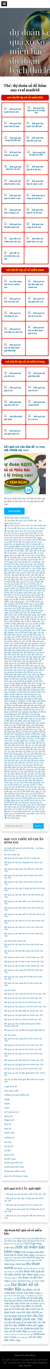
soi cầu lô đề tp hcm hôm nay (25, 792)
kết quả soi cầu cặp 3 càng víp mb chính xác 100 (24, 889)
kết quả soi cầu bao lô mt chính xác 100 (22, 1002)
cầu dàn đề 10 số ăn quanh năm (25, 570)
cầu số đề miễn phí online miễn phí (24, 638)
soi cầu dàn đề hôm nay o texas (24, 758)
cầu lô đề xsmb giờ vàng (25, 614)
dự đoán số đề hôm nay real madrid (22, 680)
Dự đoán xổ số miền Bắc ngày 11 (23, 1294)
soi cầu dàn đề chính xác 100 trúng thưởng (24, 746)
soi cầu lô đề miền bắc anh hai (22, 787)
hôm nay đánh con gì (27, 1306)
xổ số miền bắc (22, 1337)
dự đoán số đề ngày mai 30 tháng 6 (23, 697)
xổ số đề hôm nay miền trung (24, 814)
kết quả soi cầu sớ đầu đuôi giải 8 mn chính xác (24, 1074)
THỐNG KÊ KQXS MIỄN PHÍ (16, 1095)
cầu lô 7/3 (25, 581)
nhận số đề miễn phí (29, 723)
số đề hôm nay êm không (33, 731)
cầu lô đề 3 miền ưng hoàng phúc (23, 600)
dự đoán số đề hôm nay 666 (23, 677)
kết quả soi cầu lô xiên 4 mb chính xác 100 (23, 965)
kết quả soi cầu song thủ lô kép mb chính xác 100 (23, 977)
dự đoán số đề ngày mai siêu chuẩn (26, 703)
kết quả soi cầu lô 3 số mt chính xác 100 (22, 1019)
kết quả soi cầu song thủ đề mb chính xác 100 (23, 971)
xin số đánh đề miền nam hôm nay (23, 803)
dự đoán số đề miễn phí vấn (22, 695)
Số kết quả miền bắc (13, 1162)
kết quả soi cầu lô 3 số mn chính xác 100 (23, 1068)
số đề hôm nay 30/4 (13, 729)
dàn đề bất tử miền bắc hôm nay (23, 648)
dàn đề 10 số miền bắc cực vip (12, 256)
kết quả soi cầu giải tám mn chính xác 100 (23, 1064)
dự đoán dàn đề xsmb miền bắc (24, 675)
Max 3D (7, 1124)
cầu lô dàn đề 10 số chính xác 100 (25, 590)
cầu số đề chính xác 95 (20, 626)
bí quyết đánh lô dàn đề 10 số (21, 546)
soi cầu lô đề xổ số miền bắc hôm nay (24, 794)
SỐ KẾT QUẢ (10, 1159)
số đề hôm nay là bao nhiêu (17, 734)
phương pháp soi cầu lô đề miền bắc (24, 726)
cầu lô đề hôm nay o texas (16, 606)
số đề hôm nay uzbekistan (28, 736)
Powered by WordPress (25, 1355)
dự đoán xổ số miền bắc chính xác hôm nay (22, 1291)
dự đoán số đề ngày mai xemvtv (19, 705)
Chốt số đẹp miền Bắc (32, 1252)
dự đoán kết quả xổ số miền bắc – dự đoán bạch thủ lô (24, 849)
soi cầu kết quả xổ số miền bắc (20, 1322)
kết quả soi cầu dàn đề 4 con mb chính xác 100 (24, 895)
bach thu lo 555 (11, 535)
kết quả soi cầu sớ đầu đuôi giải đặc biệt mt (24, 1030)
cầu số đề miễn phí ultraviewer (24, 643)
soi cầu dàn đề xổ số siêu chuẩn (19, 773)
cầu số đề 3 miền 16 (29, 619)
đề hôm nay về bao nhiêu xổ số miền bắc (22, 715)
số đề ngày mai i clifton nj (26, 740)
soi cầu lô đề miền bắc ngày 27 (27, 791)
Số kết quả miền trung (14, 1171)
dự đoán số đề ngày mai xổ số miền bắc (24, 706)
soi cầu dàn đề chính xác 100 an (24, 744)
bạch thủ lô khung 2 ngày (16, 1176)
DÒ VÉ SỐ (8, 1146)
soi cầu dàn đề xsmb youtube (27, 782)
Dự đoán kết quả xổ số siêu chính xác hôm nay (24, 1272)
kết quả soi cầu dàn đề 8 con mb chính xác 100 (24, 908)
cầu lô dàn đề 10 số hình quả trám (23, 593)
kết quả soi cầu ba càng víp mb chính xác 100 (23, 863)
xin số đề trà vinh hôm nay (25, 809)
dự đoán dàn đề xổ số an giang (24, 666)
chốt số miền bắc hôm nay (24, 1249)
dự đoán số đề (33, 676)
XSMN (7, 1103)
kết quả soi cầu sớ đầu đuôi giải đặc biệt (12, 347)
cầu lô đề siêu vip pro (22, 608)
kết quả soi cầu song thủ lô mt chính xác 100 (25, 993)
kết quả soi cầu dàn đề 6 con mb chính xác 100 (24, 902)
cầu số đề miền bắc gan (26, 632)
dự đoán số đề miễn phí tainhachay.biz (24, 693)
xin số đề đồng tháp (26, 806)
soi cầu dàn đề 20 (33, 743)
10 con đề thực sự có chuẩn (20, 528)
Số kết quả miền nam (14, 1167)
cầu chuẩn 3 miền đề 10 (19, 568)
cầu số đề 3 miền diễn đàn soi (24, 622)
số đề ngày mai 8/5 (25, 738)
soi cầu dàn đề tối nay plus (20, 769)
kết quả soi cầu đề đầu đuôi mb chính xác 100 (23, 952)
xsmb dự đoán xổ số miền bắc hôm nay (18, 1334)
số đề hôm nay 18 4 (35, 727)
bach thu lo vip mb (25, 1238)
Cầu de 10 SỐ (26, 577)
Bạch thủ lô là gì (27, 535)
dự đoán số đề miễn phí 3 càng (26, 683)
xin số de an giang (27, 802)
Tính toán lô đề (11, 1090)
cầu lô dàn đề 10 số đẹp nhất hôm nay (24, 591)
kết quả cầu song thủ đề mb (13, 139)
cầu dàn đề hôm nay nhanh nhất (24, 571)
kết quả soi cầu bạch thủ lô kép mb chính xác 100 (23, 876)
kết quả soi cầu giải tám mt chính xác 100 (23, 1015)
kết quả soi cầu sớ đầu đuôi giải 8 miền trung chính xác (22, 1024)
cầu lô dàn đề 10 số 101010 (22, 584)
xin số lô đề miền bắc (21, 811)
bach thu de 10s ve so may (23, 532)
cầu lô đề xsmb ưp (24, 617)
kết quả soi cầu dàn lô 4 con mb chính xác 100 (23, 928)
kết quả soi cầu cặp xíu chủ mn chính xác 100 (23, 1054)
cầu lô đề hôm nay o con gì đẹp (29, 603)
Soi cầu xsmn (10, 1035)
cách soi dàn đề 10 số (20, 555)
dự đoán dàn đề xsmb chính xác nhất (22, 673)
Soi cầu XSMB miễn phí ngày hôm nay (23, 1326)
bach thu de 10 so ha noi (26, 531)
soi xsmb (32, 1331)
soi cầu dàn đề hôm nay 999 (17, 751)
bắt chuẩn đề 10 (16, 542)
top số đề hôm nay (29, 800)
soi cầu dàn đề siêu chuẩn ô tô (21, 762)
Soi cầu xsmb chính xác (18, 525)
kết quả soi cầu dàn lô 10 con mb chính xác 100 (24, 921)
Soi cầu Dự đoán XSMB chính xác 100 (23, 1317)
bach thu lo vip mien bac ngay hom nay (25, 1239)
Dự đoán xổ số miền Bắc (21, 1287)
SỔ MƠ (7, 1150)
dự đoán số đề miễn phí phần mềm (24, 692)
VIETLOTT (8, 1116)
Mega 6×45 (9, 1120)
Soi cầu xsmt (10, 990)
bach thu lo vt (19, 539)
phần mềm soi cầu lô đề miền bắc (24, 724)
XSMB (6, 1099)
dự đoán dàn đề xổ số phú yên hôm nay (25, 668)
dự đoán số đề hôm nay (23, 1279)
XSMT (6, 1108)
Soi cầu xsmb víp (38, 525)
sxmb (39, 1331)
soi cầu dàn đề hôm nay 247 (32, 749)
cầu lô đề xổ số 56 (18, 612)
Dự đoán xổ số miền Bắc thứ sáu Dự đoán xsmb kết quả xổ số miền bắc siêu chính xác (23, 1300)
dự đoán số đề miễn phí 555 (24, 684)
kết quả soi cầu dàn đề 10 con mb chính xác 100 (24, 448)
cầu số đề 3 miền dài (30, 621)
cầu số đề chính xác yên (31, 628)
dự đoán (18, 1268)
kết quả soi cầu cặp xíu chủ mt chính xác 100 (25, 1006)
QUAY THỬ (9, 1154)
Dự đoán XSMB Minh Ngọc (20, 1281)
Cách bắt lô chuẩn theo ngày (19, 1255)
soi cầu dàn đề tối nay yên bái (31, 771)
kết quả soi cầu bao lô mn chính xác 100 (22, 1049)
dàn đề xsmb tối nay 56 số (32, 652)
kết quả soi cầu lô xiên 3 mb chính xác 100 (23, 961)
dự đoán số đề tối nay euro (27, 709)
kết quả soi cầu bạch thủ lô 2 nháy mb (22, 858)
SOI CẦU (8, 1142)
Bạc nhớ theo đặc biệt (14, 1244)
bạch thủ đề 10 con (34, 533)
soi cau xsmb (30, 1312)
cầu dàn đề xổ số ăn (20, 575)
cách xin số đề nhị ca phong (27, 561)
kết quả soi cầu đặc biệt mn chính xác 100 (23, 1060)
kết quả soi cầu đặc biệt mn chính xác (36, 284)
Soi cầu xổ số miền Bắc (23, 1330)
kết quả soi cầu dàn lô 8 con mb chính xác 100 (23, 945)
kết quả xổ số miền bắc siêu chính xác (23, 1307)
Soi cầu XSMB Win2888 (27, 1328)
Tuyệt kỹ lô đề (10, 1086)
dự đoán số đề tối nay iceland (23, 710)
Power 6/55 (9, 1132)
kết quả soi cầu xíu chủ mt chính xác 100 (23, 998)
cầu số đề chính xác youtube (17, 630)
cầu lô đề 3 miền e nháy (21, 599)
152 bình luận (13, 818)
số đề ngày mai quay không (24, 741)
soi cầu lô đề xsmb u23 (25, 798)
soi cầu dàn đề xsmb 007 (20, 778)
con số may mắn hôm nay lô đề (25, 644)
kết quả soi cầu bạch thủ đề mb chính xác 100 (23, 870)
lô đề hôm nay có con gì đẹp (32, 718)
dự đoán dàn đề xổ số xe (26, 672)
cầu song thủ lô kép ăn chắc (37, 153)
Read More (14, 511)
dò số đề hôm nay (17, 661)
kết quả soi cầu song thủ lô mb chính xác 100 (23, 984)
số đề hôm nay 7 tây (32, 729)
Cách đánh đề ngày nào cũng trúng (24, 1258)
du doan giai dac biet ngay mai (26, 1260)
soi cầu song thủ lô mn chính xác (13, 284)
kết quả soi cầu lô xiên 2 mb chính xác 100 (23, 957)
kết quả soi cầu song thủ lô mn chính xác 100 (23, 1039)
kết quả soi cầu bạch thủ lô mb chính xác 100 (23, 883)
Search (38, 826)
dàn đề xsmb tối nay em (15, 654)
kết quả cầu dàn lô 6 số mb (13, 167)
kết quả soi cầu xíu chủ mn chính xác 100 (23, 1045)
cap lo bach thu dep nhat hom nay (24, 562)
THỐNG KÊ (9, 1137)
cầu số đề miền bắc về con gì (24, 637)
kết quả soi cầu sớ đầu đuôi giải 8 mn (36, 330)
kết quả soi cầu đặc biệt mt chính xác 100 (23, 1010)
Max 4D (7, 1128)
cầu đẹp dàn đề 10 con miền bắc (23, 579)
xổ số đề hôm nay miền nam (26, 813)
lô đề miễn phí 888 (13, 720)
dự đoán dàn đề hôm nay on (27, 665)
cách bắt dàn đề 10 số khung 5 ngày (24, 547)
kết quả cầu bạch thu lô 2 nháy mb (36, 110)
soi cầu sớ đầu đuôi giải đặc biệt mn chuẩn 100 (24, 1080)
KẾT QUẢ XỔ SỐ (11, 1112)
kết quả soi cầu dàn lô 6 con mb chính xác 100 (23, 934)
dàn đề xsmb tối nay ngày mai (27, 656)
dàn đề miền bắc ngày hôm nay (23, 649)
